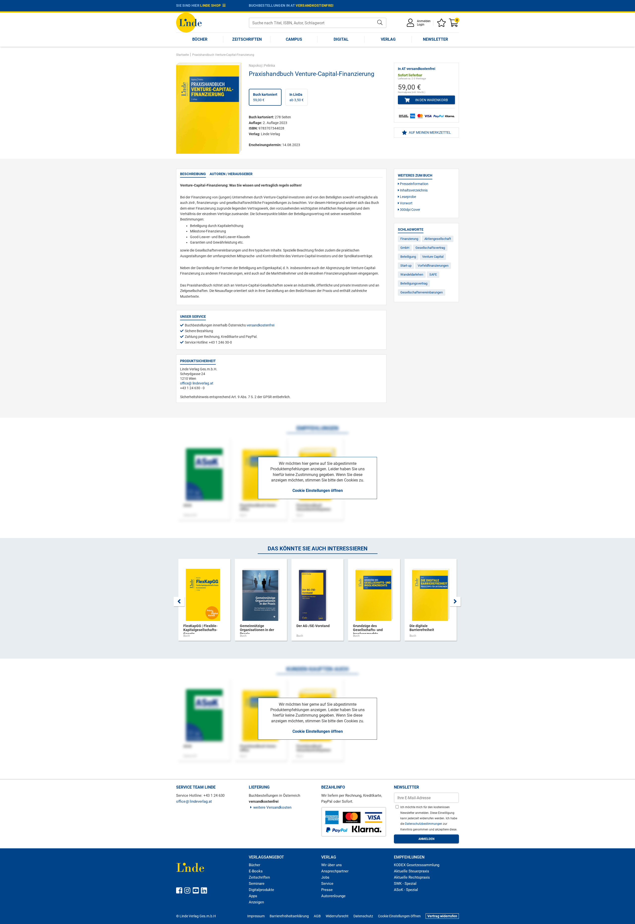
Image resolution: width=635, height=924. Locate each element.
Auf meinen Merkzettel (429, 132)
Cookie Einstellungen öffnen (317, 490)
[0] (454, 24)
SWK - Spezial (405, 883)
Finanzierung (409, 239)
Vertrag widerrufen (442, 916)
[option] (204, 602)
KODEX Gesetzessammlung (416, 865)
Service (327, 883)
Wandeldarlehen (411, 274)
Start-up (406, 265)
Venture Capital (433, 256)
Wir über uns (331, 865)
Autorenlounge (333, 896)
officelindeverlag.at (196, 383)
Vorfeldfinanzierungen (433, 265)
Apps (253, 896)
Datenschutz (363, 916)
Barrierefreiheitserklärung (289, 916)
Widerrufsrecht (337, 916)
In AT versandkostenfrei (416, 69)
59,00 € (265, 97)
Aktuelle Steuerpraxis (411, 871)
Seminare (256, 883)
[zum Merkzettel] (442, 24)
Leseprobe (407, 197)
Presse (327, 890)
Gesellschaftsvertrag (430, 248)
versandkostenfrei (314, 5)
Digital (341, 39)
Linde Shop (211, 5)
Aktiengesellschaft (437, 239)
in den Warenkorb (431, 100)
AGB (317, 916)
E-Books (256, 871)
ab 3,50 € (296, 97)
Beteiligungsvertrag (413, 283)
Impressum (256, 916)
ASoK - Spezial (406, 890)
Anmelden (424, 21)
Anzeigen (256, 902)
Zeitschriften (247, 39)
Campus (294, 39)
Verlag (388, 39)
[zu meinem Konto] (411, 24)
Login (420, 24)
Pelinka (269, 65)
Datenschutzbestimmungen (424, 824)
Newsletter (435, 39)
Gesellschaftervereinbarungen (421, 292)
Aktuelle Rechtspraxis (412, 877)
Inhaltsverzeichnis (413, 190)
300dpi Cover (409, 210)
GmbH (404, 248)
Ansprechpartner (335, 871)
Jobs (325, 877)
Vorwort (406, 203)
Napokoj (255, 65)
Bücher (199, 39)
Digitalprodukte (261, 890)
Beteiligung (408, 256)
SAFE (433, 274)
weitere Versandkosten (272, 807)
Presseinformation (413, 184)
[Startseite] (189, 22)
